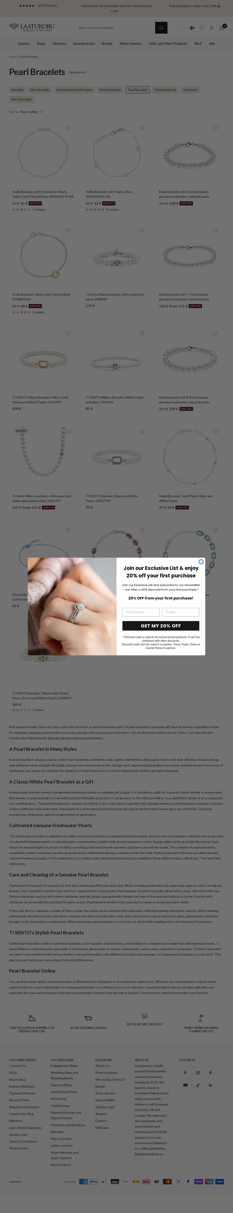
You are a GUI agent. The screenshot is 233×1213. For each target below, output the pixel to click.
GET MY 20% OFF (161, 626)
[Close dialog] (201, 561)
